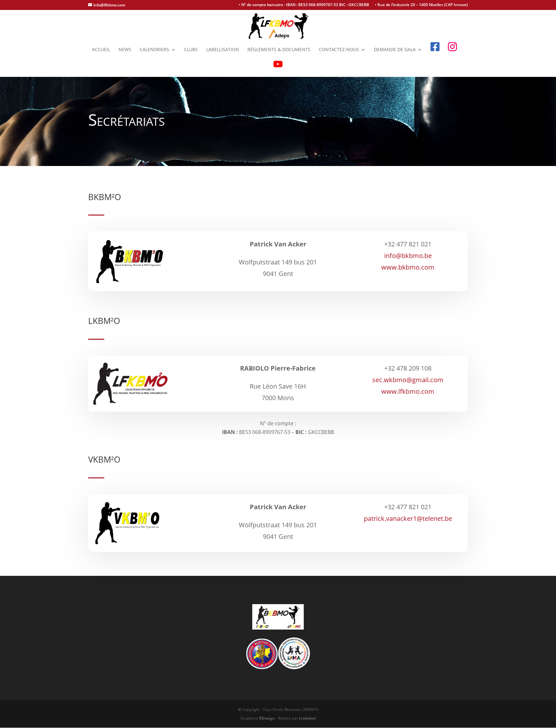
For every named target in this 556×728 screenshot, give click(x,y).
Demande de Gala (395, 49)
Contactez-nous (339, 49)
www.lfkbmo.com (407, 391)
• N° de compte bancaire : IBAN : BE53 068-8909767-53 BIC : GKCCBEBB (304, 5)
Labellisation (222, 49)
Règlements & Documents (278, 49)
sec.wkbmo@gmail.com (407, 379)
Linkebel (307, 718)
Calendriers (154, 49)
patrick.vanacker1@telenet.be (408, 518)
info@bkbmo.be (408, 255)
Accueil (101, 49)
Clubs (191, 49)
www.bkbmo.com (407, 267)
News (124, 49)
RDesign (267, 718)
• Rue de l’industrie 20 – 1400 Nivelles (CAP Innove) (421, 5)
